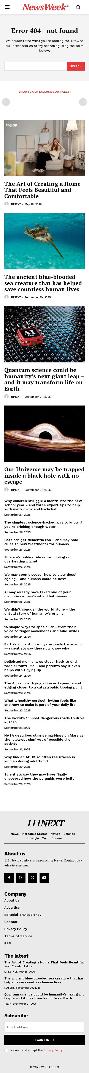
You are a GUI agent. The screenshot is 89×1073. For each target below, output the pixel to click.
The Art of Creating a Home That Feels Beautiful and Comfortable (42, 190)
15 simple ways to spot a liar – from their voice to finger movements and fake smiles (41, 629)
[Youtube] (44, 877)
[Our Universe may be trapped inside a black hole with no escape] (44, 434)
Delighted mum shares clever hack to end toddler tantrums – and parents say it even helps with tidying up (42, 665)
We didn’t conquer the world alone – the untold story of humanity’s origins (39, 611)
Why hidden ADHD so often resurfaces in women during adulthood (39, 759)
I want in (42, 1039)
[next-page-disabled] (83, 102)
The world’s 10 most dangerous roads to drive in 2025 (44, 720)
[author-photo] (7, 204)
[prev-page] (6, 102)
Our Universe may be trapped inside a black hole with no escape (44, 475)
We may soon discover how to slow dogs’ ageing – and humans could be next (40, 576)
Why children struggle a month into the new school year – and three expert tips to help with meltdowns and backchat (43, 505)
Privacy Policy (53, 1050)
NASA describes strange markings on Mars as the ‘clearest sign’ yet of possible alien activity (43, 739)
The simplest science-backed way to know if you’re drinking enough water (43, 524)
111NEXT (16, 204)
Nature (9, 987)
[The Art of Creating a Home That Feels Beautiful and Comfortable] (44, 148)
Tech (7, 1003)
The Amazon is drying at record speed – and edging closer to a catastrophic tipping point (43, 685)
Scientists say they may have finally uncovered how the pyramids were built (39, 776)
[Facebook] (9, 877)
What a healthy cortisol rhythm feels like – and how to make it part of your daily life (41, 702)
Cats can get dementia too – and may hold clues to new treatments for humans (41, 542)
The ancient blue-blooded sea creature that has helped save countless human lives (43, 283)
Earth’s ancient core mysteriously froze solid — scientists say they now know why (43, 646)
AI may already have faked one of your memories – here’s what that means (37, 594)
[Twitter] (32, 877)
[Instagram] (20, 877)
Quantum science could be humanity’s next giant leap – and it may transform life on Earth (44, 379)
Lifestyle (11, 971)
